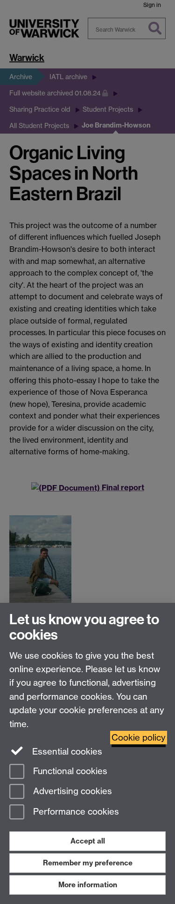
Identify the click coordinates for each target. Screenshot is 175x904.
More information (87, 884)
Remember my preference (88, 862)
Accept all (87, 841)
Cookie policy (139, 737)
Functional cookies (69, 771)
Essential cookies (66, 751)
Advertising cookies (71, 791)
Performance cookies (75, 812)
